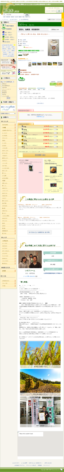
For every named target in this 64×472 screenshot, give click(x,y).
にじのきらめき (8, 168)
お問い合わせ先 (48, 463)
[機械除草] (44, 65)
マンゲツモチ (8, 256)
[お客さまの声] (8, 63)
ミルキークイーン (8, 131)
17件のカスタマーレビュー (24, 60)
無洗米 (12, 16)
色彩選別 (5, 54)
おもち (8, 50)
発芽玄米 (8, 16)
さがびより (8, 160)
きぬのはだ (8, 245)
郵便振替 (4, 92)
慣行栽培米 (7, 41)
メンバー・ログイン (51, 11)
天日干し (5, 52)
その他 (8, 285)
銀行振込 (4, 91)
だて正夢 (8, 175)
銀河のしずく (8, 158)
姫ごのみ (8, 233)
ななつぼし (8, 165)
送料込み (4, 83)
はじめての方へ (14, 19)
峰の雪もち (8, 264)
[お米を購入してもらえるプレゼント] (8, 69)
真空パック (28, 16)
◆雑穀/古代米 (5, 267)
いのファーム (30, 270)
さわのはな (8, 206)
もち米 (16, 16)
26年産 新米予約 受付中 (7, 45)
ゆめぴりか (8, 211)
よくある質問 (24, 463)
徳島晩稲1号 (8, 231)
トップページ (5, 19)
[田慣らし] (39, 65)
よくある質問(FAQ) (23, 19)
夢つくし (8, 173)
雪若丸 (8, 140)
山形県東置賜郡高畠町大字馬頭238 (53, 273)
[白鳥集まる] (60, 65)
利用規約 (40, 465)
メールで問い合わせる (29, 276)
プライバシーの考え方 (31, 465)
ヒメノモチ (8, 243)
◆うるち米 (4, 121)
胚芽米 (13, 46)
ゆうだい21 (8, 153)
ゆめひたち (8, 188)
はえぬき (8, 145)
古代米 (8, 271)
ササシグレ (8, 221)
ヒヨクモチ (8, 254)
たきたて (8, 198)
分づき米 (8, 46)
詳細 (40, 172)
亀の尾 (8, 208)
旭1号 (8, 223)
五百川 (8, 226)
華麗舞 (8, 180)
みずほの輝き (8, 178)
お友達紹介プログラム (19, 465)
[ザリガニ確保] (34, 65)
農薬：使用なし (8, 32)
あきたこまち (8, 150)
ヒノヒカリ (8, 133)
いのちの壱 (8, 148)
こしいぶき (8, 163)
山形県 (24, 39)
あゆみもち (8, 259)
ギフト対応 (11, 54)
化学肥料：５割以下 (9, 39)
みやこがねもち (8, 251)
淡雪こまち (8, 183)
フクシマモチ (8, 261)
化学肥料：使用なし (9, 37)
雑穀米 (20, 16)
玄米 (4, 16)
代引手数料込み (6, 85)
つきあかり (8, 155)
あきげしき (8, 193)
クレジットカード (6, 89)
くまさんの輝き (8, 216)
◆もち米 (4, 237)
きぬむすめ (8, 196)
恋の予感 (8, 203)
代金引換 (4, 87)
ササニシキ (8, 138)
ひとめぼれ (8, 136)
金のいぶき (8, 170)
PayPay (4, 94)
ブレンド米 (8, 283)
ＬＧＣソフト (8, 191)
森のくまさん (8, 201)
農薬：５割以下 (8, 34)
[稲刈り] (55, 65)
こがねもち (8, 241)
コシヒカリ (8, 125)
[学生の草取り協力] (50, 65)
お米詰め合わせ (8, 280)
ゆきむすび (8, 218)
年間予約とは (40, 116)
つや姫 (8, 128)
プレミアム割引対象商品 (8, 56)
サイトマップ (47, 465)
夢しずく (8, 213)
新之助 (8, 228)
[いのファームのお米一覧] (30, 259)
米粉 (23, 16)
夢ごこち (8, 185)
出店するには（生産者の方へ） (36, 463)
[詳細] (60, 174)
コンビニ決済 (5, 96)
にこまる (8, 143)
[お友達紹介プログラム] (8, 74)
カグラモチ (8, 248)
